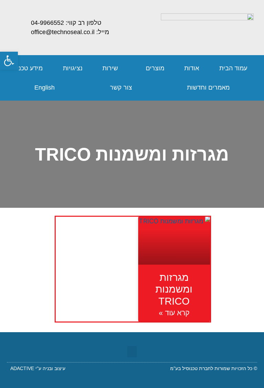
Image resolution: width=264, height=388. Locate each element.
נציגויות (72, 68)
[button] (132, 351)
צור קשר (121, 87)
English (44, 87)
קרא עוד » (174, 313)
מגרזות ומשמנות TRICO (173, 289)
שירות (110, 68)
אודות (191, 68)
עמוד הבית (233, 68)
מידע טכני (30, 68)
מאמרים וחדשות (208, 87)
